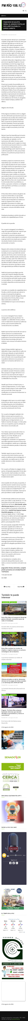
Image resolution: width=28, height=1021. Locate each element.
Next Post (20, 586)
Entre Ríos (13, 602)
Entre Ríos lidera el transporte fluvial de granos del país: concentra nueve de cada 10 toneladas (13, 619)
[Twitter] (14, 863)
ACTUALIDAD (5, 602)
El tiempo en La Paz (14, 919)
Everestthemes (15, 1019)
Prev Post (7, 586)
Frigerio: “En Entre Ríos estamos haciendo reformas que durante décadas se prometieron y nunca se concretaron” (12, 712)
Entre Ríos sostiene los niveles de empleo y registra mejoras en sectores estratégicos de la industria (13, 649)
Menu (4, 15)
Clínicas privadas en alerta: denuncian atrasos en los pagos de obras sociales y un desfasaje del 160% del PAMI (13, 680)
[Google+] (17, 863)
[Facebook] (10, 863)
